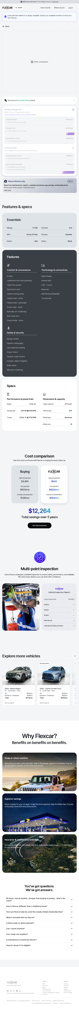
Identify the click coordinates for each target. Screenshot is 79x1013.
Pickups (66, 984)
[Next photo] (31, 672)
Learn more (55, 1)
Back (7, 26)
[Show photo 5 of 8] (19, 683)
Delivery (66, 985)
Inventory (45, 985)
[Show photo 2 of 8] (15, 683)
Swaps (66, 987)
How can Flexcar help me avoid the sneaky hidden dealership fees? (34, 912)
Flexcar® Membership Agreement (41, 1003)
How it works (45, 8)
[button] (18, 683)
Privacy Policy (36, 1000)
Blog (44, 987)
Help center (67, 991)
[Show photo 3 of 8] (17, 683)
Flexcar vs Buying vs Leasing (51, 992)
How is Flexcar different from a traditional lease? (26, 906)
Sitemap (55, 1003)
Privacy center (68, 992)
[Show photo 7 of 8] (21, 683)
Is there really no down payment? (20, 923)
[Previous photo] (5, 672)
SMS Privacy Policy (58, 1000)
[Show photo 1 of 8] (14, 683)
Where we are (59, 8)
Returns (66, 989)
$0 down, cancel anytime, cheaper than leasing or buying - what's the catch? (35, 899)
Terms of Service (46, 1000)
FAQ (44, 984)
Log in (70, 8)
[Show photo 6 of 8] (20, 683)
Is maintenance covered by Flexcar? (21, 940)
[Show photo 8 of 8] (22, 683)
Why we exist (46, 991)
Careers (45, 994)
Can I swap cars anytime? (17, 934)
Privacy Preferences (65, 1003)
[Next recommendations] (75, 656)
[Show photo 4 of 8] (18, 683)
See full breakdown (39, 525)
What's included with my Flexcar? (20, 917)
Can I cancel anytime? (15, 929)
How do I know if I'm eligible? (18, 945)
